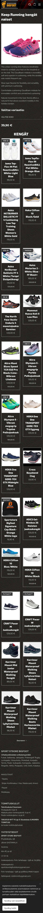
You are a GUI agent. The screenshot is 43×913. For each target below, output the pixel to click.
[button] (29, 4)
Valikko (39, 4)
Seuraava (21, 740)
